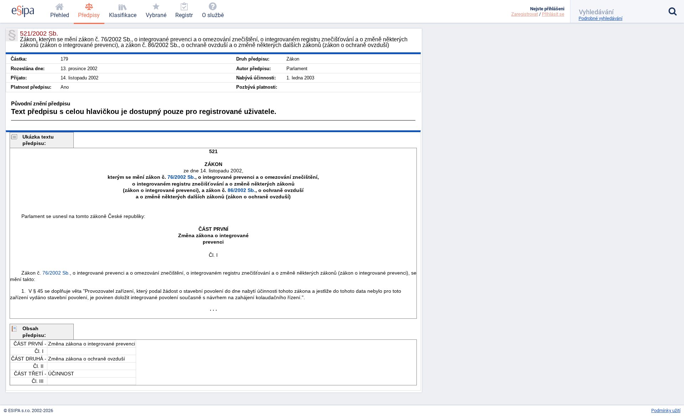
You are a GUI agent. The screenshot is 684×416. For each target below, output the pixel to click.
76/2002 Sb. (181, 177)
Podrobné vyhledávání (600, 18)
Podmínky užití (665, 410)
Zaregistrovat (524, 14)
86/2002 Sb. (241, 190)
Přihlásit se (553, 14)
